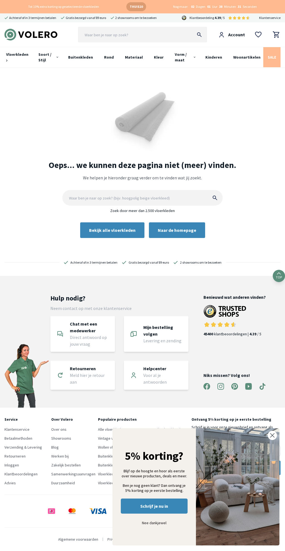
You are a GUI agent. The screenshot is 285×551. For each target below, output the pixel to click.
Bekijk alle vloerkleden (112, 230)
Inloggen (11, 465)
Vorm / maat (181, 57)
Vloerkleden (17, 54)
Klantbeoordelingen (21, 474)
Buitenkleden (80, 57)
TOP (279, 277)
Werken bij (60, 456)
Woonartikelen (247, 57)
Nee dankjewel (154, 522)
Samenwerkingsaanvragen (73, 474)
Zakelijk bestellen (66, 465)
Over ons (59, 429)
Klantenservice (270, 18)
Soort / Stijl (44, 57)
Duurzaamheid (63, 482)
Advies (10, 482)
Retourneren (15, 456)
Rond (109, 57)
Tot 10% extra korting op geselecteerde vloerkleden (63, 6)
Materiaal (134, 57)
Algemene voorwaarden (78, 539)
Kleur (159, 57)
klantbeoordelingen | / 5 (232, 333)
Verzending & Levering (23, 447)
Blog (55, 447)
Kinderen (213, 57)
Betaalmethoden (18, 438)
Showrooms (61, 438)
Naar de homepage (177, 230)
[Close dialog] (272, 435)
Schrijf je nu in (154, 506)
